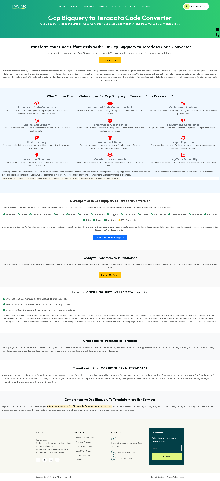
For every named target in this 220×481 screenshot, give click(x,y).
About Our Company (85, 438)
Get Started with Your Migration (110, 237)
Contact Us (130, 6)
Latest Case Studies (84, 451)
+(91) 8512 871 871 (199, 6)
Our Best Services (83, 442)
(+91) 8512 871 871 (126, 459)
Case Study (146, 6)
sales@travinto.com (126, 452)
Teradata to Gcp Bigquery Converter (19, 178)
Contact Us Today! (110, 275)
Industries (88, 6)
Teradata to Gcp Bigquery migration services (57, 178)
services (74, 6)
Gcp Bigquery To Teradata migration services (89, 406)
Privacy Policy (172, 477)
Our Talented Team (84, 446)
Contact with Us (83, 455)
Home (62, 6)
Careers (79, 459)
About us (116, 6)
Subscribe (166, 456)
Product (101, 6)
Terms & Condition (158, 477)
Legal (182, 477)
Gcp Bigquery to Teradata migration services (99, 178)
